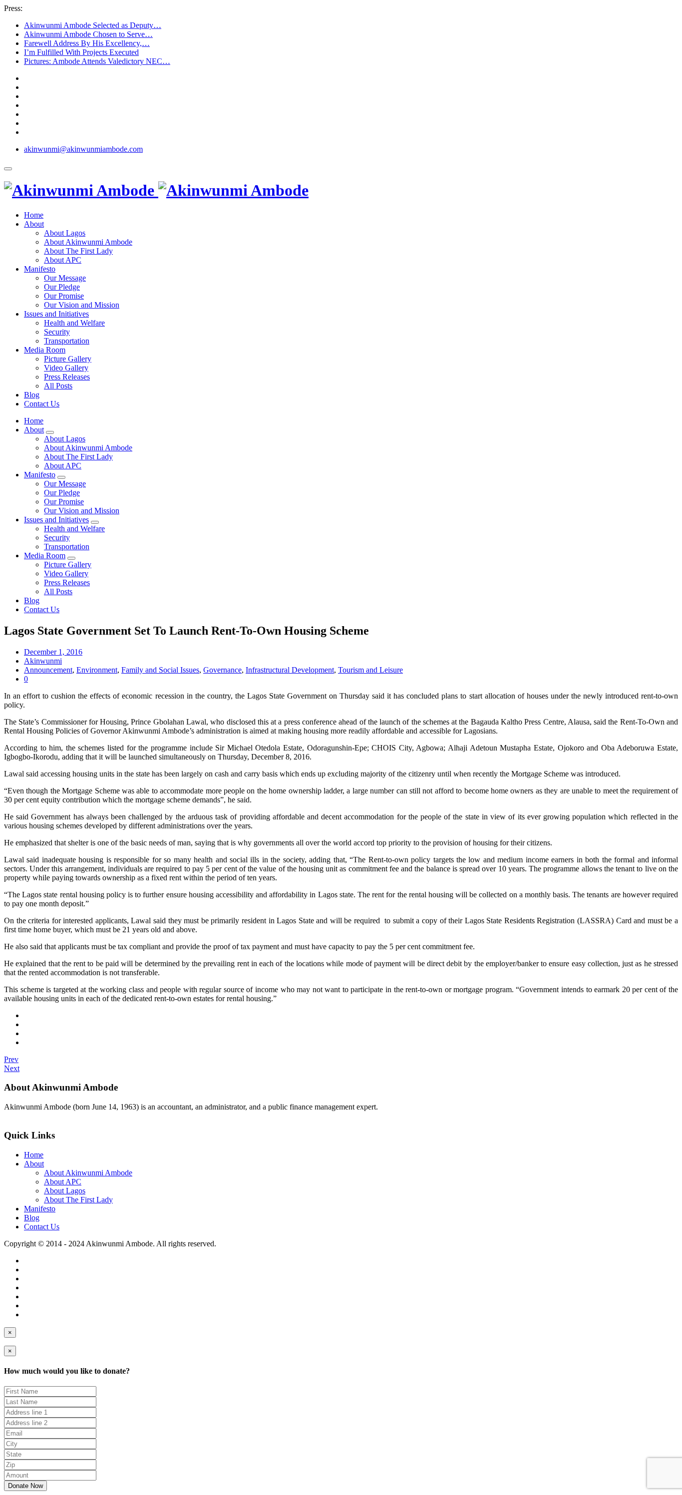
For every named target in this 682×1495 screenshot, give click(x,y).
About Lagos (64, 233)
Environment (96, 670)
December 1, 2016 (53, 652)
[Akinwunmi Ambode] (156, 190)
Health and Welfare (74, 323)
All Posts (58, 385)
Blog (31, 394)
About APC (62, 260)
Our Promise (64, 296)
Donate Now (25, 1486)
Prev (11, 1059)
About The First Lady (78, 251)
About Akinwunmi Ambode (88, 242)
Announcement (48, 670)
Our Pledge (62, 287)
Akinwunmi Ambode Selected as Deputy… (92, 25)
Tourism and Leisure (370, 670)
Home (33, 215)
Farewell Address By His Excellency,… (87, 43)
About (34, 224)
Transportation (66, 341)
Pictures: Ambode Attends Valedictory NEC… (97, 61)
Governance (222, 670)
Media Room (44, 350)
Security (57, 332)
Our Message (65, 278)
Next (11, 1068)
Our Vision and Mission (81, 305)
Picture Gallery (67, 359)
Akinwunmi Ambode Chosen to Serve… (88, 34)
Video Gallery (66, 368)
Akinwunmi (43, 661)
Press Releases (67, 377)
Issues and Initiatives (56, 314)
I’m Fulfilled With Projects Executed (81, 52)
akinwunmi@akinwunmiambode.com (83, 149)
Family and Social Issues (160, 670)
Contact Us (41, 403)
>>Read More (26, 1116)
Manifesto (39, 269)
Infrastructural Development (290, 670)
